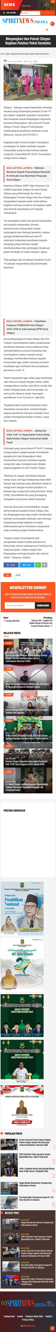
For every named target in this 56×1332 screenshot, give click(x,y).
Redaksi (49, 1316)
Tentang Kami (9, 1316)
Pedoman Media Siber (34, 1316)
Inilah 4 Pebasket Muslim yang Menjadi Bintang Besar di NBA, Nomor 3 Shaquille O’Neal (36, 1170)
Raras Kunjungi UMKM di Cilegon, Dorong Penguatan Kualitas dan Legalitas (27, 711)
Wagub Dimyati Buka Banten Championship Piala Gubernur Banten (35, 1184)
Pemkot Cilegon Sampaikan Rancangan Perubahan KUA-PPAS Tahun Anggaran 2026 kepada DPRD (26, 763)
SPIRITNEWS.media (28, 1326)
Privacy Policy (28, 1320)
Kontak (20, 1316)
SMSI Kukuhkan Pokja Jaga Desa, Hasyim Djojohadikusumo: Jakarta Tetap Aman (34, 1156)
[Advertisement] (28, 296)
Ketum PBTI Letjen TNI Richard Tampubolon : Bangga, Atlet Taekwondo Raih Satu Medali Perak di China (37, 1281)
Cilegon (18, 575)
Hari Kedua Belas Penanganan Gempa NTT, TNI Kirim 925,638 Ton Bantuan (36, 1199)
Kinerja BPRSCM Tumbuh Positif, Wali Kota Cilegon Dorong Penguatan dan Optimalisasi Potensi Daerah (27, 737)
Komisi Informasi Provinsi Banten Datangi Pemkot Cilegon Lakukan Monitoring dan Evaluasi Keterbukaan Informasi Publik (26, 658)
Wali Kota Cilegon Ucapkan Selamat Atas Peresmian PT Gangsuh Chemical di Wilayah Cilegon (27, 686)
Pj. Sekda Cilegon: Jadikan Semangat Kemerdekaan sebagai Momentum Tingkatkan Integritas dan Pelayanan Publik (27, 787)
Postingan (25, 13)
